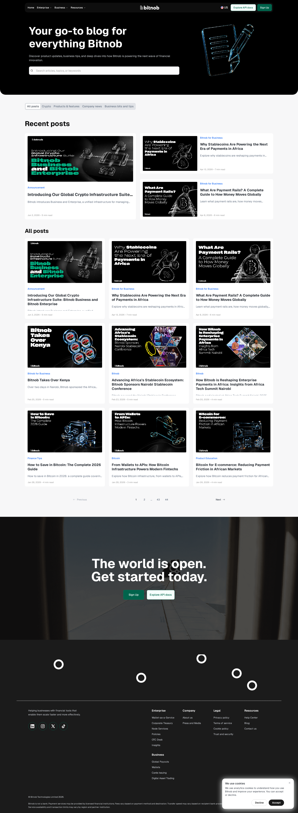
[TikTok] (63, 726)
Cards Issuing (159, 772)
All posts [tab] (33, 106)
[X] (53, 726)
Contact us (250, 728)
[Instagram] (43, 726)
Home (31, 7)
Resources (77, 7)
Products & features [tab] (67, 106)
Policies (156, 734)
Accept (276, 802)
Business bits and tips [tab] (119, 106)
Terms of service (222, 723)
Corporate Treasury (162, 723)
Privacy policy (221, 717)
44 (166, 499)
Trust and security (223, 734)
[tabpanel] (149, 310)
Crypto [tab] (46, 106)
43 (158, 499)
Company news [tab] (92, 106)
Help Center (251, 717)
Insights (156, 745)
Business (59, 7)
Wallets (156, 767)
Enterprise (43, 7)
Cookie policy (221, 728)
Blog (247, 723)
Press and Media (192, 723)
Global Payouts (160, 761)
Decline (259, 802)
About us (187, 717)
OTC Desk (157, 739)
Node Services (160, 728)
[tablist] (80, 106)
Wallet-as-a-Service (163, 717)
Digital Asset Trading (163, 778)
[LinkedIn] (32, 726)
